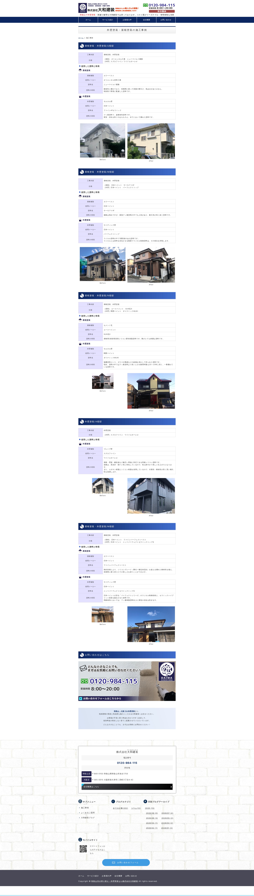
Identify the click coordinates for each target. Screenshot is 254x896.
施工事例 (85, 808)
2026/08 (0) (152, 813)
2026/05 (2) (167, 818)
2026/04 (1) (152, 823)
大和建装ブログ (88, 818)
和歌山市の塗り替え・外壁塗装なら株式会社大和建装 (114, 881)
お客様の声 (127, 20)
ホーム (88, 20)
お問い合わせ (166, 20)
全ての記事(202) (120, 808)
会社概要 (146, 20)
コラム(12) (136, 808)
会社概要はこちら (91, 787)
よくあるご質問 (88, 813)
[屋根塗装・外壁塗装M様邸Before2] (103, 621)
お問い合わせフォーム (128, 862)
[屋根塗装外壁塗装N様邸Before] (103, 387)
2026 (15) (150, 808)
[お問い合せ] (127, 702)
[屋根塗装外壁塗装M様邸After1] (151, 281)
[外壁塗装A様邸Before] (102, 492)
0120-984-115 (127, 762)
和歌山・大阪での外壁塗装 (124, 711)
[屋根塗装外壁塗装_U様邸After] (151, 157)
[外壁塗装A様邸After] (151, 512)
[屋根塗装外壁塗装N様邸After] (151, 407)
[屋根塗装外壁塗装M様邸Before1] (103, 280)
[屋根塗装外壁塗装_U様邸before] (102, 156)
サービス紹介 (107, 20)
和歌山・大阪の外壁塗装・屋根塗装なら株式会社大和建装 (99, 8)
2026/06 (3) (152, 818)
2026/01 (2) (167, 828)
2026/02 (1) (152, 828)
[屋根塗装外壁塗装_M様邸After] (151, 640)
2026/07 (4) (167, 813)
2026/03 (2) (167, 823)
